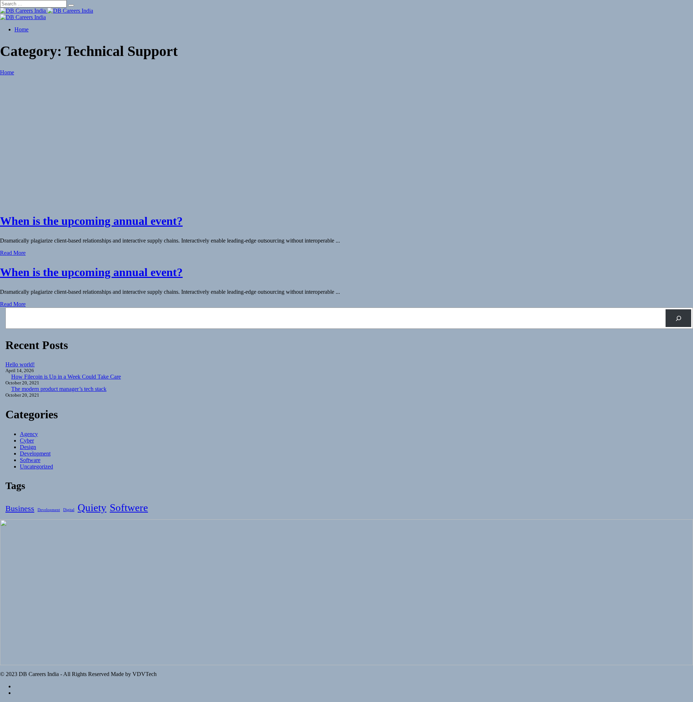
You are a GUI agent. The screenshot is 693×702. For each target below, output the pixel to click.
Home (21, 29)
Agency (29, 434)
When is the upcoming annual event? (91, 220)
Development (35, 453)
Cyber (27, 440)
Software (30, 460)
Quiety (92, 507)
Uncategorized (36, 466)
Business (19, 508)
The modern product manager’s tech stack (58, 389)
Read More (13, 253)
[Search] (678, 318)
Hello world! (20, 364)
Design (28, 447)
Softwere (129, 507)
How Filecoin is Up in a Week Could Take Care (66, 377)
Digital (68, 510)
